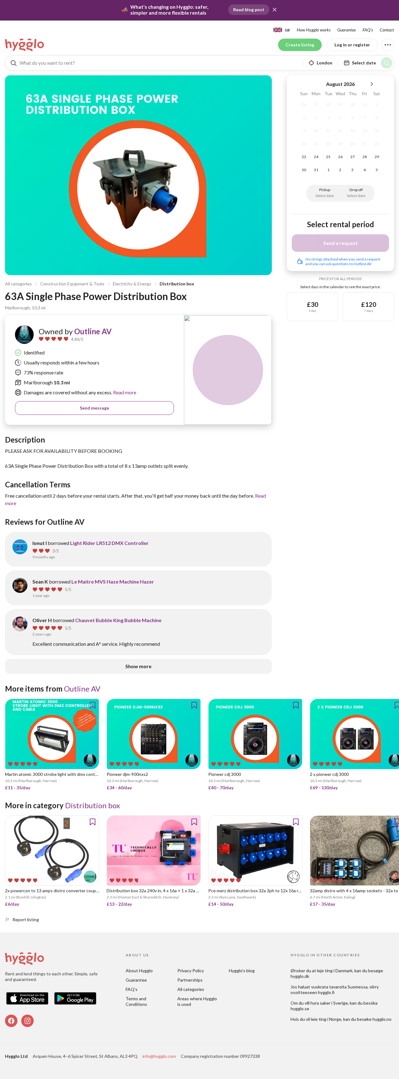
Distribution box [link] (92, 805)
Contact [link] (387, 29)
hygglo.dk (300, 976)
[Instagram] (27, 1021)
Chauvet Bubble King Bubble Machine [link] (118, 620)
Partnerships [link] (190, 980)
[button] (274, 9)
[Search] (386, 62)
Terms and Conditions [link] (136, 1001)
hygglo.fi (326, 992)
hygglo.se (300, 1008)
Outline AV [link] (93, 331)
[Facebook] (11, 1021)
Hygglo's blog (242, 970)
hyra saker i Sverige (329, 1003)
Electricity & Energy (132, 283)
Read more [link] (124, 392)
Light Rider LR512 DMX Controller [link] (109, 543)
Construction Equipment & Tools (72, 283)
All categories (18, 283)
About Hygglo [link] (139, 970)
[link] (25, 45)
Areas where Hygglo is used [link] (197, 1001)
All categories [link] (190, 989)
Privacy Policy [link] (190, 970)
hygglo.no (382, 1019)
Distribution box (177, 283)
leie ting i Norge (326, 1019)
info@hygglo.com (159, 1056)
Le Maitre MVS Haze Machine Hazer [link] (112, 581)
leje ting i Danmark (335, 970)
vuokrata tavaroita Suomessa (339, 986)
